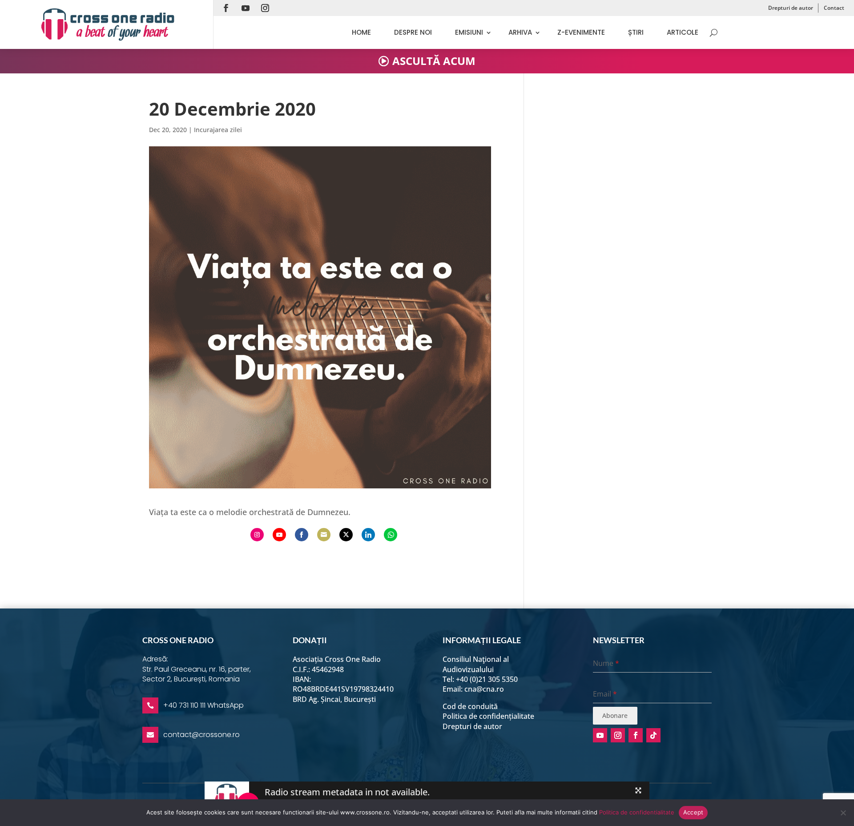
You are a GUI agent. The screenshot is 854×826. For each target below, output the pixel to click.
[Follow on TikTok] (653, 735)
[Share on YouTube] (279, 534)
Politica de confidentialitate (636, 812)
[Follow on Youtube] (246, 8)
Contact (834, 8)
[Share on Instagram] (257, 534)
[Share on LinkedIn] (368, 534)
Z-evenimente (581, 32)
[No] (842, 812)
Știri (636, 32)
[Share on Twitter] (346, 534)
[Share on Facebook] (301, 534)
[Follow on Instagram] (265, 8)
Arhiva (520, 32)
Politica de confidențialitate (488, 716)
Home (361, 32)
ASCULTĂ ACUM (433, 60)
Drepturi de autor (790, 8)
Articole (682, 32)
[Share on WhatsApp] (390, 534)
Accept (693, 812)
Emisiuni (469, 32)
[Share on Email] (323, 534)
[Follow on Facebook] (226, 8)
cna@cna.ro (484, 689)
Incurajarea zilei (218, 129)
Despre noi (413, 32)
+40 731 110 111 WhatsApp (203, 705)
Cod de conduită (470, 706)
